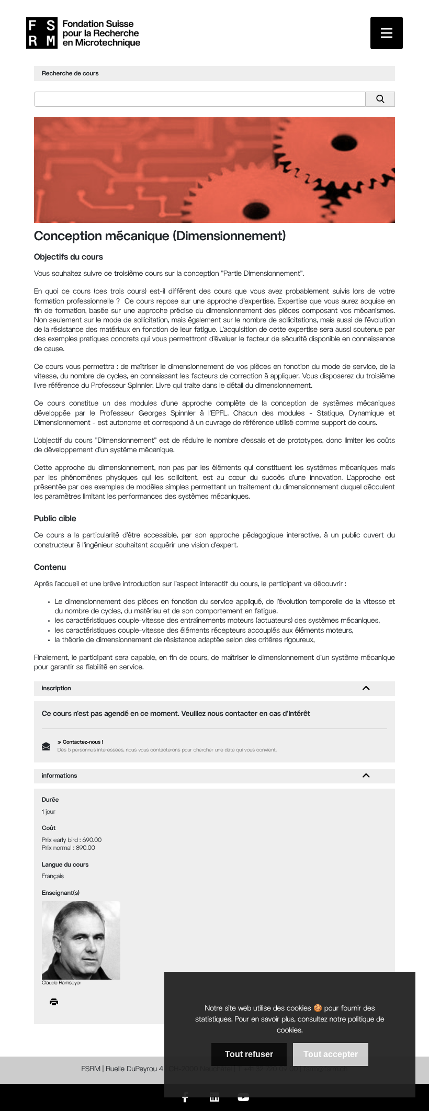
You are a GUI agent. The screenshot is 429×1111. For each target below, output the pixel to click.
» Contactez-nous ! (80, 742)
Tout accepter (330, 1054)
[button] (366, 688)
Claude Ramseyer (61, 983)
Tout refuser (249, 1054)
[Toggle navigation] (386, 33)
